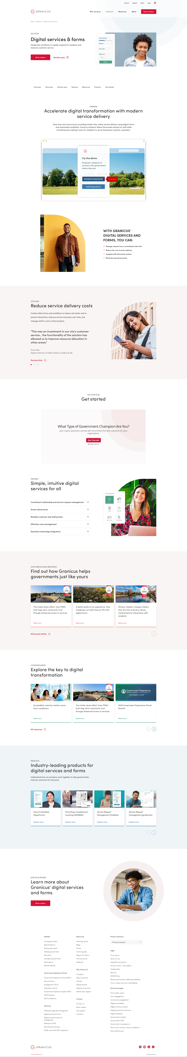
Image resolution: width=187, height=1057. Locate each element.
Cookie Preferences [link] (36, 1054)
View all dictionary (117, 1031)
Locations (79, 1014)
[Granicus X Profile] (153, 1047)
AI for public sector (117, 993)
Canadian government (52, 958)
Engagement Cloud (51, 984)
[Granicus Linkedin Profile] (149, 1047)
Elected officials (49, 965)
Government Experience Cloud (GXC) (57, 977)
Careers (126, 3)
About (134, 11)
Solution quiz (59, 57)
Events (78, 948)
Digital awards (81, 984)
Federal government (51, 951)
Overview (37, 87)
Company (80, 974)
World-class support (83, 991)
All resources (37, 729)
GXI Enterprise (49, 995)
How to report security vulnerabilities (123, 983)
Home (32, 21)
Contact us (80, 1003)
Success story (37, 360)
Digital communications (119, 1007)
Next (154, 633)
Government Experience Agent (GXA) (57, 991)
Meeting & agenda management (56, 1010)
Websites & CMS (50, 1023)
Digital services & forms (52, 1014)
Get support (80, 1010)
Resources (122, 11)
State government (50, 948)
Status (142, 3)
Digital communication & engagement (53, 1018)
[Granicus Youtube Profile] (144, 1047)
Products (97, 87)
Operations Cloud (50, 988)
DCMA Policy (115, 976)
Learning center (82, 941)
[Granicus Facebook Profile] (140, 1047)
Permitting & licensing (52, 1027)
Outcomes (49, 87)
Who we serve (95, 11)
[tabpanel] (93, 330)
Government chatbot (118, 1017)
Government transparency (120, 1024)
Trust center (114, 955)
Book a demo (149, 11)
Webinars (79, 962)
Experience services (83, 988)
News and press (82, 977)
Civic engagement (117, 996)
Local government (50, 941)
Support (134, 3)
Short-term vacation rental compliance (124, 1027)
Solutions (109, 11)
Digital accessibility (117, 1003)
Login (149, 3)
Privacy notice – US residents (121, 965)
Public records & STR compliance (56, 1030)
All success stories (39, 633)
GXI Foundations (50, 998)
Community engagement (119, 1000)
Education (48, 955)
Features (75, 87)
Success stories (81, 958)
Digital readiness (116, 1013)
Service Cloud (49, 981)
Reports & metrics (82, 955)
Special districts (49, 945)
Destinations (48, 962)
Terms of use (115, 958)
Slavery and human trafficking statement (125, 979)
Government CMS (117, 1020)
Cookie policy (115, 969)
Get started (109, 87)
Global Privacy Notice (118, 962)
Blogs (78, 945)
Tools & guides (81, 951)
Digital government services (120, 1010)
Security (113, 972)
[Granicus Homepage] (41, 11)
